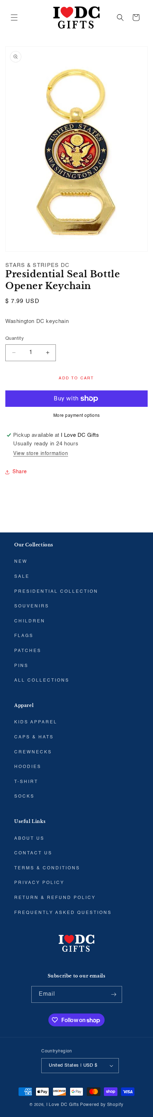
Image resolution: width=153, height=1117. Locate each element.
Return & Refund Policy (55, 898)
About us (29, 839)
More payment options (76, 416)
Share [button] (19, 471)
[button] (14, 17)
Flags (23, 636)
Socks (24, 796)
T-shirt (26, 782)
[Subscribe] (114, 994)
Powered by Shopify (101, 1105)
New (20, 562)
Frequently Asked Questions (63, 913)
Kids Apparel (35, 722)
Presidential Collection (56, 592)
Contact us (33, 853)
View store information (40, 453)
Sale (22, 577)
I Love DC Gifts (62, 1105)
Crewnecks (33, 752)
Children (29, 621)
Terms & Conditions (47, 868)
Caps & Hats (34, 737)
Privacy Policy (39, 883)
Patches (27, 651)
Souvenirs (31, 606)
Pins (21, 666)
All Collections (41, 680)
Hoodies (27, 767)
